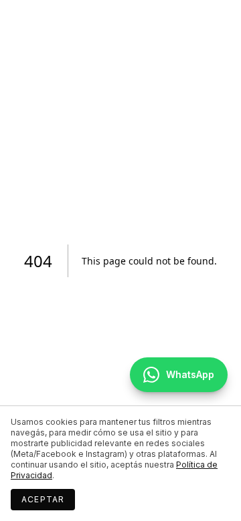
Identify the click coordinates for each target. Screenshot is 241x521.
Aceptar (42, 499)
